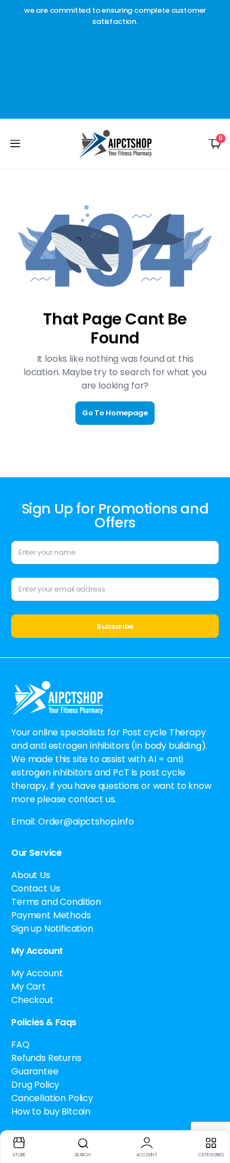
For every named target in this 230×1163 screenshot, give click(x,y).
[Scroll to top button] (212, 1113)
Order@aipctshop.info (86, 821)
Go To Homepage (115, 413)
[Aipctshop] (115, 144)
